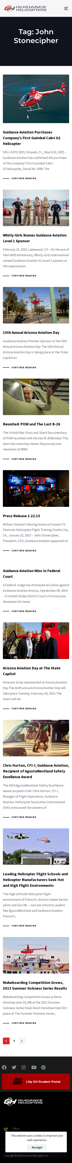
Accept (37, 1147)
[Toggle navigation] (57, 8)
